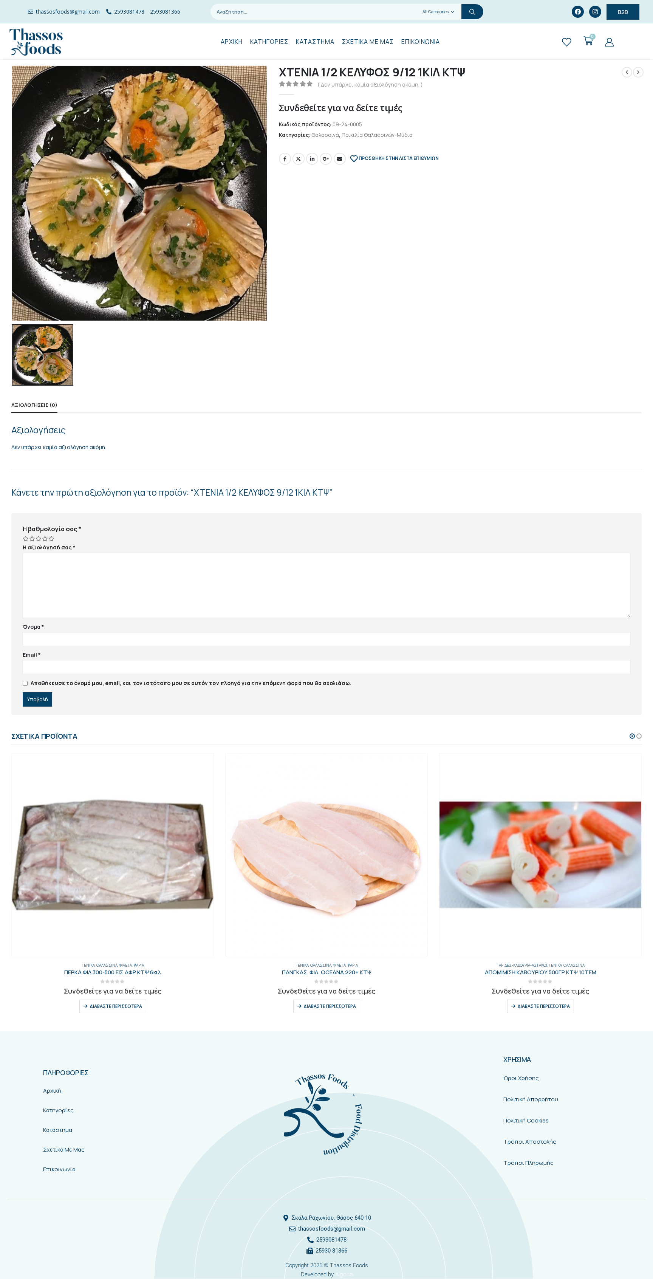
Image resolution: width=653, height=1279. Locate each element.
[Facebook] (578, 12)
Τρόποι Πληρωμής (528, 1163)
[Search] (472, 11)
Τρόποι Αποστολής (529, 1142)
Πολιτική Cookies (526, 1120)
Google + (326, 159)
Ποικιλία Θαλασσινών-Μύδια (377, 134)
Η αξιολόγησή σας (49, 547)
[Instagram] (595, 12)
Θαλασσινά (325, 134)
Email (340, 159)
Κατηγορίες (58, 1110)
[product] (113, 855)
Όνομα (34, 626)
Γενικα (88, 965)
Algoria (344, 1274)
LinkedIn (312, 159)
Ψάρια (138, 965)
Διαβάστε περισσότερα (116, 1006)
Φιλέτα (125, 965)
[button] (632, 736)
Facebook (285, 159)
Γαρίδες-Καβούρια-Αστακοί (522, 965)
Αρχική (52, 1091)
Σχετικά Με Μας (64, 1149)
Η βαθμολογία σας (52, 529)
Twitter (298, 159)
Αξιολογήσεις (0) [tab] (34, 405)
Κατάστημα (57, 1130)
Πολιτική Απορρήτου (530, 1099)
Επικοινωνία (59, 1169)
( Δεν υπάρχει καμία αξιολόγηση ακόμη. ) (370, 84)
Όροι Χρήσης (521, 1078)
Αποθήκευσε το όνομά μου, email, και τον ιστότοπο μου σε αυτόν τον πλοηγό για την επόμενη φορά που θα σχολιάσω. (191, 683)
